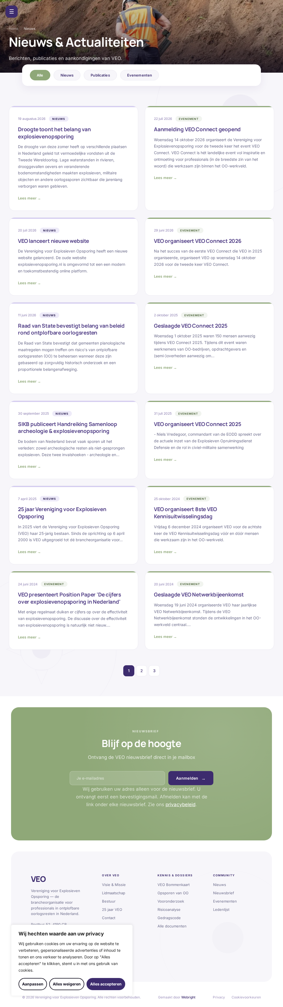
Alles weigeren (67, 984)
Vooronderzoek (171, 901)
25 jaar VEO (112, 909)
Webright (188, 997)
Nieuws (67, 75)
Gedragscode (169, 918)
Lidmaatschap (113, 893)
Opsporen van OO (173, 893)
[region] (72, 960)
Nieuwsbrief (223, 893)
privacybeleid (180, 804)
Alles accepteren (106, 984)
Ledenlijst (221, 909)
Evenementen (139, 75)
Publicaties (100, 75)
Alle (40, 75)
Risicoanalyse (169, 909)
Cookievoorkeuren (246, 997)
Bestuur (109, 901)
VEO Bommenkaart (174, 884)
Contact (108, 918)
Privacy (219, 997)
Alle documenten (172, 926)
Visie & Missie (114, 884)
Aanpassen (32, 984)
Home (13, 29)
